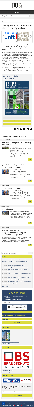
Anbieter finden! (17, 395)
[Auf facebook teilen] (15, 129)
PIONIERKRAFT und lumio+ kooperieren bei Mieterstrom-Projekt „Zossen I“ (16, 282)
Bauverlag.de (29, 405)
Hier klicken (19, 307)
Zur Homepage (6, 372)
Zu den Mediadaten (7, 370)
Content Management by (7, 405)
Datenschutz (15, 403)
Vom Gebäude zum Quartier (12, 167)
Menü (18, 12)
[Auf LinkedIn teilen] (24, 129)
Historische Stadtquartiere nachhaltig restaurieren (16, 144)
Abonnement (17, 121)
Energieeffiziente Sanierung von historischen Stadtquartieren (14, 234)
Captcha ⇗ (22, 309)
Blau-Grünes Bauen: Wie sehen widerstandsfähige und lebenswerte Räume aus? (15, 266)
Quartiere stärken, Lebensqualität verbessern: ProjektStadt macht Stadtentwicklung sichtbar (15, 261)
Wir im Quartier (8, 209)
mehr (30, 159)
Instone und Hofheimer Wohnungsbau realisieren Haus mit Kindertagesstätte (15, 278)
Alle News (5, 286)
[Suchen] (32, 16)
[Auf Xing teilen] (21, 129)
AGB (9, 403)
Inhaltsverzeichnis (17, 124)
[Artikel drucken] (30, 129)
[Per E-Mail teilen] (27, 129)
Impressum (22, 403)
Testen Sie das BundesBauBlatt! (10, 342)
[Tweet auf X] (18, 129)
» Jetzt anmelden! (17, 312)
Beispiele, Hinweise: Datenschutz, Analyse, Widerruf (13, 315)
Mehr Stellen (17, 322)
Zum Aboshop (6, 343)
